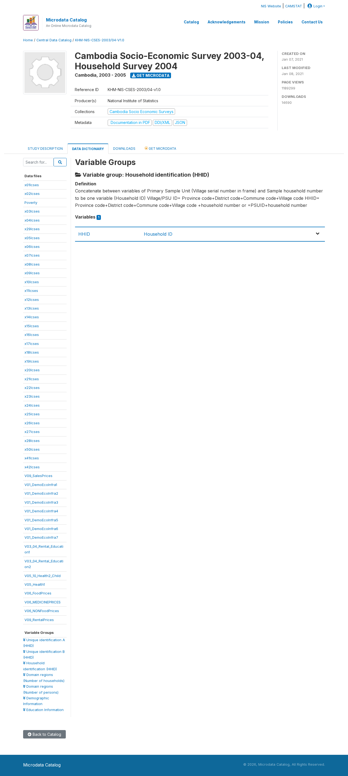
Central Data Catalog (54, 40)
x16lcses (31, 334)
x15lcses (31, 326)
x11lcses (31, 290)
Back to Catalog (46, 734)
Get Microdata (153, 75)
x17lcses (31, 343)
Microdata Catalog (66, 20)
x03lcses (32, 211)
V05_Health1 (34, 584)
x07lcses (32, 255)
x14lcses (31, 317)
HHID (84, 234)
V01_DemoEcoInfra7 (41, 537)
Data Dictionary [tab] (88, 149)
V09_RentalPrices (39, 620)
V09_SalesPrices (38, 475)
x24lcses (32, 405)
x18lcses (31, 352)
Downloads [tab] (124, 149)
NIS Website (271, 6)
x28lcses (32, 440)
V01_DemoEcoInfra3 (41, 502)
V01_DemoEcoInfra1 (40, 484)
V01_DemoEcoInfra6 (41, 528)
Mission (261, 22)
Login (317, 6)
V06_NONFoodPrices (41, 611)
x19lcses (31, 361)
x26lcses (32, 423)
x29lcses (32, 229)
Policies (285, 22)
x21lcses (31, 379)
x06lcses (32, 246)
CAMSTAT (293, 6)
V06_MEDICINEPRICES (42, 602)
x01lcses (31, 185)
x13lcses (31, 308)
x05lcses (32, 238)
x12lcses (31, 299)
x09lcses (32, 273)
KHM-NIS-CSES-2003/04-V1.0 (99, 40)
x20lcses (32, 370)
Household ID (158, 234)
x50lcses (32, 449)
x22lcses (32, 387)
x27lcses (32, 431)
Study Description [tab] (45, 149)
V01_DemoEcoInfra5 (41, 520)
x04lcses (32, 220)
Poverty (30, 202)
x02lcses (32, 193)
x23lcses (32, 396)
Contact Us (312, 22)
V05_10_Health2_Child (42, 576)
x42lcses (32, 467)
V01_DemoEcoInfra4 (41, 511)
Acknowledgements (227, 22)
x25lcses (32, 414)
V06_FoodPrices (37, 593)
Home (28, 40)
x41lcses (31, 458)
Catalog (191, 22)
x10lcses (31, 282)
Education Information (44, 710)
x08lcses (32, 264)
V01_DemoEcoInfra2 (41, 493)
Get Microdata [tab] (162, 149)
